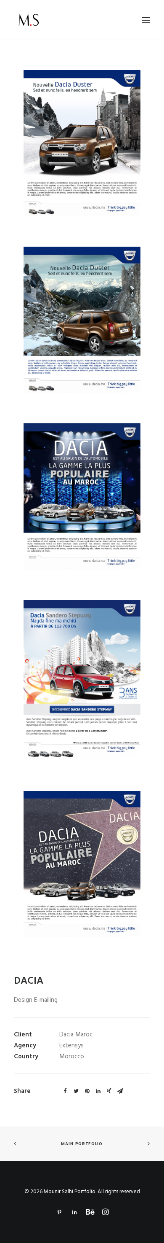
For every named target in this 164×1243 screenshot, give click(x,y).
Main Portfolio (82, 1144)
